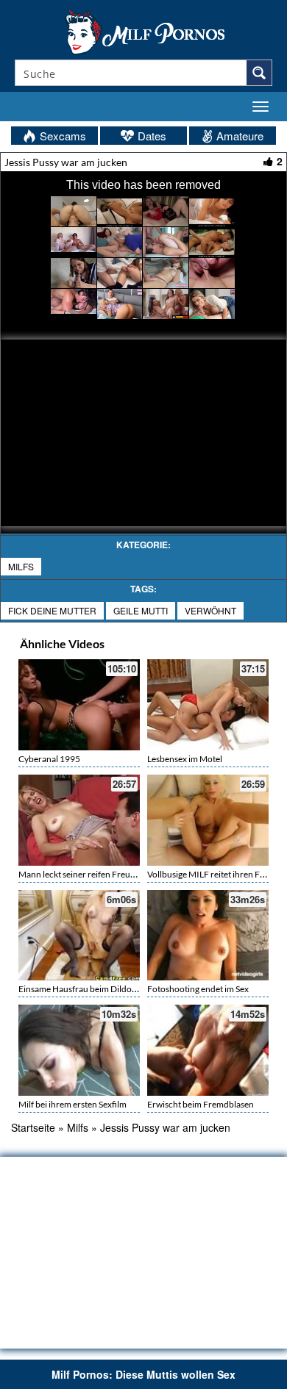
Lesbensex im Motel (184, 758)
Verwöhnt (210, 610)
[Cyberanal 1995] (79, 703)
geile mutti (140, 610)
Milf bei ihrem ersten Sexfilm (72, 1104)
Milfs (21, 566)
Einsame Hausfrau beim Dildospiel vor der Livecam (115, 988)
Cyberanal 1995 (49, 758)
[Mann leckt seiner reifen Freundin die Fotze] (79, 820)
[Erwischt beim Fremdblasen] (208, 1050)
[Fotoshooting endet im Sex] (208, 935)
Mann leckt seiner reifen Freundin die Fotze (101, 874)
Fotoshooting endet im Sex (198, 988)
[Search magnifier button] (259, 72)
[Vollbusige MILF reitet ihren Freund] (208, 820)
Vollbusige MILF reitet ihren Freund (215, 874)
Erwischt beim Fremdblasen (200, 1104)
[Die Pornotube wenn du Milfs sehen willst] (143, 31)
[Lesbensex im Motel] (208, 703)
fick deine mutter (52, 610)
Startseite (33, 1127)
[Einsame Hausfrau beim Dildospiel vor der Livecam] (79, 935)
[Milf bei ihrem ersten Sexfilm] (79, 1050)
